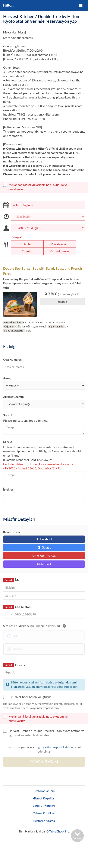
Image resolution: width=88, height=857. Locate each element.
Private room (59, 244)
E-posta (14, 665)
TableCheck (44, 564)
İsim (12, 580)
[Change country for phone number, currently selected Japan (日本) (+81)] (8, 614)
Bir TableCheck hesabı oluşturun (30, 697)
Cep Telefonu (18, 607)
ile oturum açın (13, 532)
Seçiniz (62, 301)
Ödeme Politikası (44, 813)
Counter (27, 251)
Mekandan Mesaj (14, 32)
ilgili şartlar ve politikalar (53, 747)
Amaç (7, 378)
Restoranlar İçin (44, 791)
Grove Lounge (59, 251)
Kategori (16, 237)
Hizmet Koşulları (44, 798)
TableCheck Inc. (59, 831)
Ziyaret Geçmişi (14, 396)
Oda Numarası (12, 359)
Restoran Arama (44, 820)
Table (27, 244)
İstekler (8, 489)
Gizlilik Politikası (44, 806)
